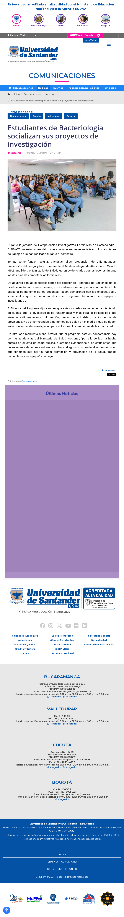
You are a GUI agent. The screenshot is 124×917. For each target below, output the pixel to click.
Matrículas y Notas (25, 645)
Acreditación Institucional (99, 645)
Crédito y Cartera (25, 649)
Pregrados (56, 696)
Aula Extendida (62, 645)
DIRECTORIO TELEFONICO (62, 869)
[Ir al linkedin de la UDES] (83, 626)
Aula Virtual (91, 40)
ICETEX (25, 653)
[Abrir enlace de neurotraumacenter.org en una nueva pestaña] (34, 898)
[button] (6, 910)
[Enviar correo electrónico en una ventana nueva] (84, 839)
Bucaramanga (18, 116)
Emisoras (110, 87)
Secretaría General (99, 636)
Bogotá (71, 116)
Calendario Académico (25, 636)
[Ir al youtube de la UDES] (66, 626)
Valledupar (54, 116)
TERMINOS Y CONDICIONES (62, 861)
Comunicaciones (22, 87)
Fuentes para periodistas (84, 87)
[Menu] (109, 44)
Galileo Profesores (62, 636)
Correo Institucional (62, 653)
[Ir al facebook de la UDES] (41, 626)
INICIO (62, 854)
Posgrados (71, 696)
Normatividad (99, 640)
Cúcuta (37, 116)
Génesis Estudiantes (62, 640)
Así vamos (16, 563)
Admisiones (25, 640)
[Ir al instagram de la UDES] (49, 626)
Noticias (43, 87)
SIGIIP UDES (62, 649)
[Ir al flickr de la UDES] (75, 626)
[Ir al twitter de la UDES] (58, 626)
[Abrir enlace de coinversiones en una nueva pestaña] (71, 898)
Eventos (58, 87)
